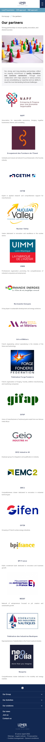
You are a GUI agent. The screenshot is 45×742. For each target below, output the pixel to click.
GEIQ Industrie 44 (22, 452)
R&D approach (33, 10)
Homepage (5, 16)
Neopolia (22, 672)
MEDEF (22, 599)
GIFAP (22, 414)
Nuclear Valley (22, 229)
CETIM (22, 191)
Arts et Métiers (22, 339)
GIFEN (22, 525)
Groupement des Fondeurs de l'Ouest (22, 153)
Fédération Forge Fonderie (22, 377)
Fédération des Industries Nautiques (22, 636)
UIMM (22, 266)
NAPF (22, 116)
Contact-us (7, 718)
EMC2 (22, 488)
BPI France (22, 561)
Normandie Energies (22, 304)
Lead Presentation (8, 10)
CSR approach (21, 10)
